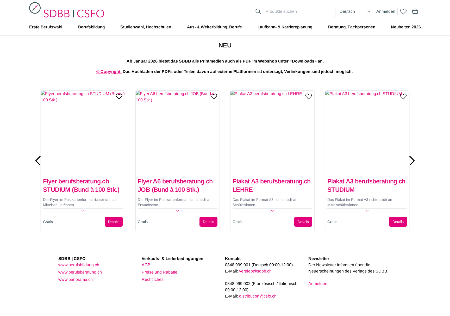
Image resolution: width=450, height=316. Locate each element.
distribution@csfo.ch (258, 296)
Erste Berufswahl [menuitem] (45, 27)
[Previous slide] (38, 161)
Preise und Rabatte (159, 272)
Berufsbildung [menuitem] (91, 27)
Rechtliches (153, 279)
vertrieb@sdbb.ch (255, 271)
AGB (146, 265)
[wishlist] (403, 11)
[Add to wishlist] (119, 96)
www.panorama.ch (75, 279)
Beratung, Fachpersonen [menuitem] (351, 27)
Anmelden (385, 11)
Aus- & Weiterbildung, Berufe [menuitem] (214, 27)
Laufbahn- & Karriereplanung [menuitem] (285, 27)
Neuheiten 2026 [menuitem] (406, 27)
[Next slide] (412, 161)
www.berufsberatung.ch (80, 272)
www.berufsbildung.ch (78, 265)
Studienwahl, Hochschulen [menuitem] (145, 27)
